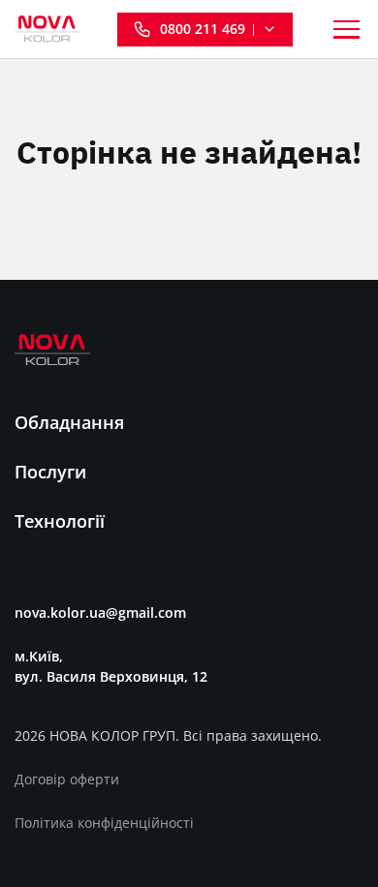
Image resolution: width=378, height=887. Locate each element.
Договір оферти (67, 779)
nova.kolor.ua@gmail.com (100, 613)
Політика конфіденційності (104, 822)
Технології (60, 521)
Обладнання (69, 422)
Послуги (50, 471)
